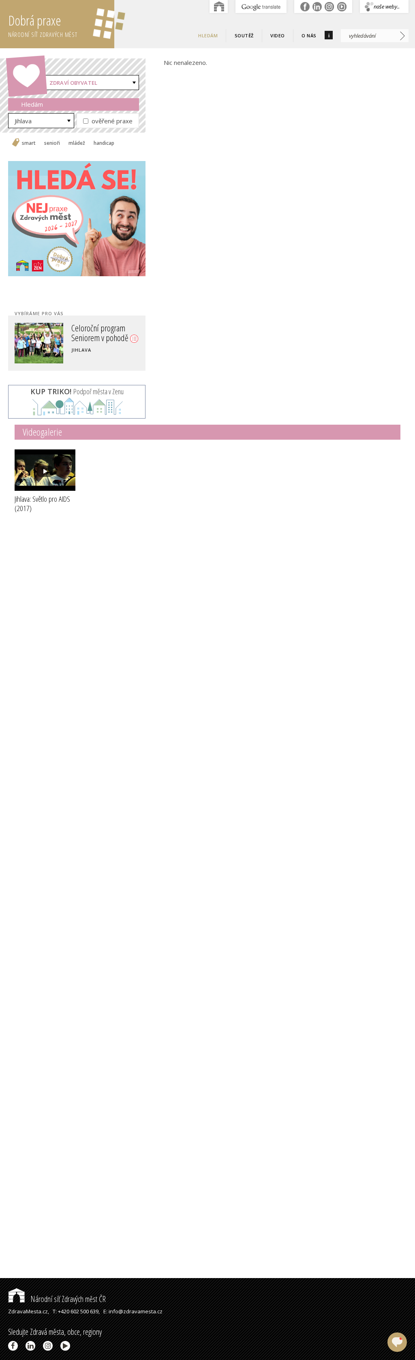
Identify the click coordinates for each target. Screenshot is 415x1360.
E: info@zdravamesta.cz (133, 1311)
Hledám (208, 35)
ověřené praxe (111, 121)
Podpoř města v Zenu (77, 391)
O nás (309, 35)
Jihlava (23, 121)
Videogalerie (42, 431)
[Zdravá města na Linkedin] (32, 1346)
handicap (104, 143)
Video (277, 35)
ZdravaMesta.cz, (28, 1311)
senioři (52, 143)
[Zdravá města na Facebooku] (14, 1346)
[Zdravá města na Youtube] (66, 1346)
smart (29, 143)
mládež (76, 143)
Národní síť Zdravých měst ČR (67, 1298)
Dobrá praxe (42, 25)
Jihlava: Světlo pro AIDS (42, 503)
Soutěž (244, 35)
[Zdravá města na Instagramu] (49, 1346)
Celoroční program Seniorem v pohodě (100, 333)
